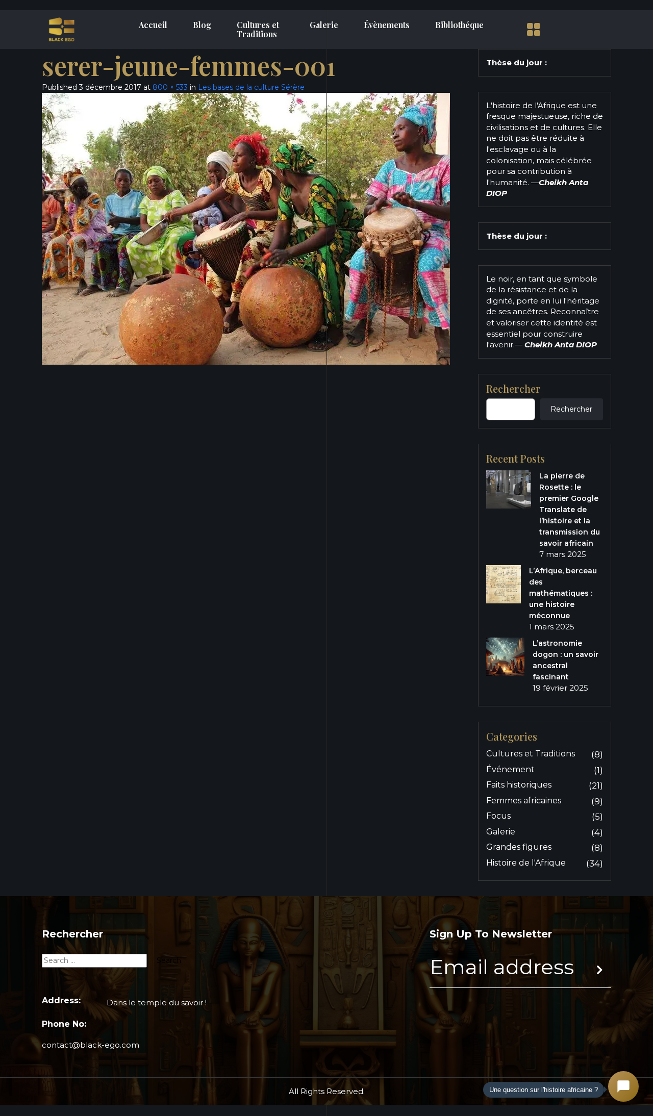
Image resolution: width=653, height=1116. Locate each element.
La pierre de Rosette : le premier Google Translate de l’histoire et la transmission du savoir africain (569, 509)
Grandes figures (518, 847)
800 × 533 (170, 87)
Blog (202, 25)
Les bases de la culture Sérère (251, 87)
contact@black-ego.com (90, 1045)
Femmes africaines (523, 800)
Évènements (387, 25)
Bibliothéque (459, 25)
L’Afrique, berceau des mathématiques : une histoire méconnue (563, 593)
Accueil (153, 25)
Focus (498, 816)
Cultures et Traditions (258, 29)
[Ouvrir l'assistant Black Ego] (623, 1086)
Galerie (324, 25)
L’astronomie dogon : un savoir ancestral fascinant (565, 660)
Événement (510, 769)
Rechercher (513, 388)
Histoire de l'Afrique (526, 863)
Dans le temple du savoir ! (157, 1002)
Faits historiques (518, 785)
